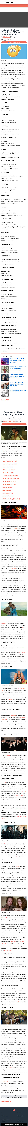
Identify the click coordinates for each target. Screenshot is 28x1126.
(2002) (11, 475)
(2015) (8, 467)
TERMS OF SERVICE (21, 1117)
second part (7, 755)
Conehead (10, 699)
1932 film (17, 866)
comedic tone (22, 791)
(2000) (10, 464)
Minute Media (11, 1124)
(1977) (8, 490)
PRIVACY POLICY (20, 1115)
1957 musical (6, 1081)
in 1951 (23, 627)
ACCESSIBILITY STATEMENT (6, 1119)
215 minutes (22, 652)
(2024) (9, 470)
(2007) (9, 496)
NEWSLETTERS (4, 1115)
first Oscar (17, 760)
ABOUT (2, 1113)
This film (3, 844)
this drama (3, 623)
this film (21, 553)
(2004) (8, 493)
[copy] (10, 40)
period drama (13, 715)
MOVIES (8, 1101)
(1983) (8, 487)
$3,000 (9, 964)
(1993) (9, 473)
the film (20, 884)
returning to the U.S (20, 808)
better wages (13, 568)
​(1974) (11, 478)
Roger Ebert (13, 941)
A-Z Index (3, 1121)
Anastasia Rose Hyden (9, 421)
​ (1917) (10, 481)
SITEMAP (18, 1119)
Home (3, 400)
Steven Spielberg (17, 1086)
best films (16, 857)
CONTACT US (19, 1113)
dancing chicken (8, 950)
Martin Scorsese (5, 713)
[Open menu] (2, 2)
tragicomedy (4, 917)
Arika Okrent (6, 37)
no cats (15, 528)
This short (3, 782)
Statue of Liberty (19, 795)
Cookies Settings (20, 1121)
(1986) (10, 461)
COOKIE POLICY (4, 1117)
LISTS (7, 400)
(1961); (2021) (12, 499)
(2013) (10, 484)
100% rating (19, 1002)
